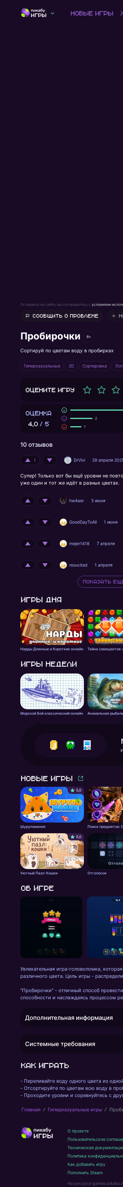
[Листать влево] (20, 927)
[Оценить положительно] (27, 500)
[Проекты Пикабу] (52, 13)
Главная (31, 1109)
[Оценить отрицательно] (49, 460)
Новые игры (91, 13)
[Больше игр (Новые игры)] (80, 778)
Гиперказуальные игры (75, 1109)
